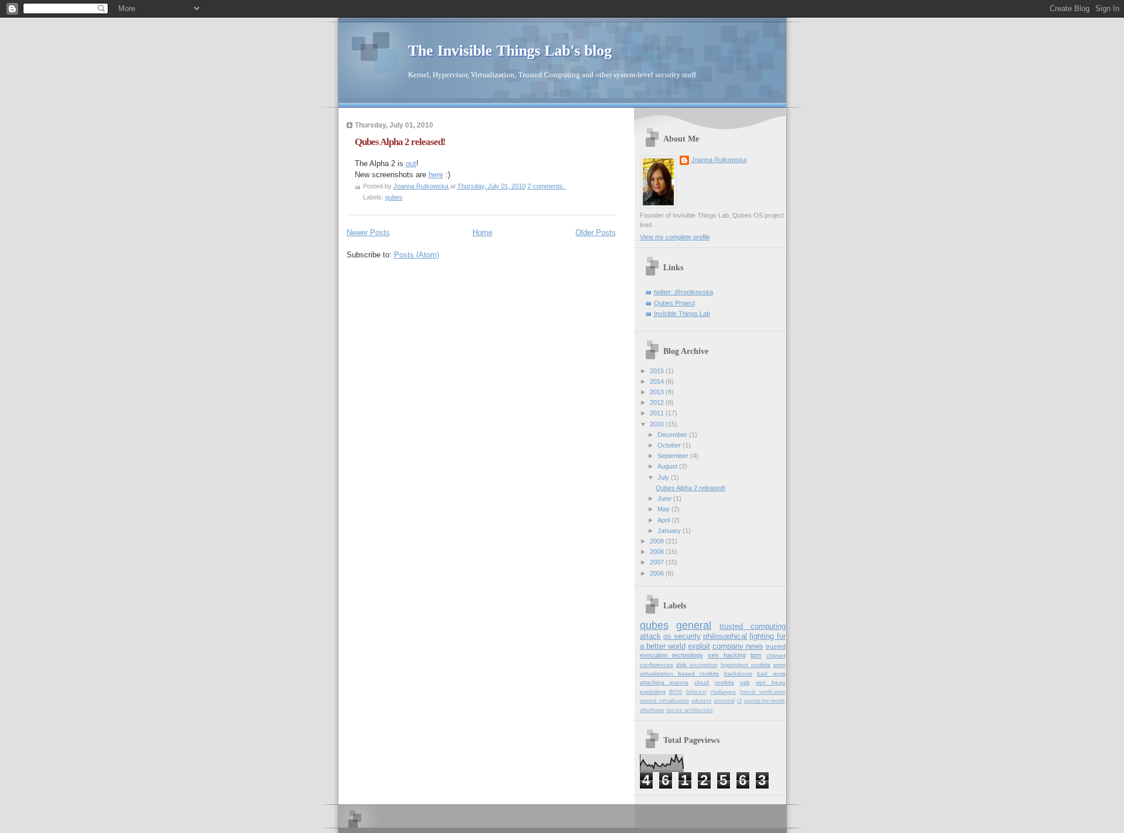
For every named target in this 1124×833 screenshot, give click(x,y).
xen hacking (726, 655)
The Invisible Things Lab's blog (510, 50)
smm (779, 665)
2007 (658, 562)
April (664, 520)
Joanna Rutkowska (718, 159)
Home (482, 232)
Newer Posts (368, 232)
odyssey (701, 701)
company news (737, 646)
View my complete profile (675, 236)
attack (650, 636)
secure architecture (689, 710)
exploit (699, 646)
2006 (658, 573)
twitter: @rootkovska (683, 291)
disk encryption (697, 665)
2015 (658, 370)
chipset (776, 655)
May (664, 508)
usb (745, 682)
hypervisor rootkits (745, 665)
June (665, 498)
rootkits (724, 682)
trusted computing (752, 626)
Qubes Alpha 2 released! (400, 141)
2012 (658, 402)
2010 (658, 424)
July (664, 477)
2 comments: (546, 186)
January (670, 530)
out (411, 163)
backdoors (738, 673)
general (693, 625)
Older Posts (595, 232)
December (673, 434)
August (668, 466)
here (436, 174)
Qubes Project (674, 303)
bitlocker (696, 692)
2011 (658, 413)
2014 (658, 381)
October (670, 445)
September (673, 455)
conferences (656, 665)
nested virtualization (664, 701)
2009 (658, 541)
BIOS (675, 692)
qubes (394, 197)
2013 (658, 391)
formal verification (763, 692)
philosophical (725, 636)
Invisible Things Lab (682, 313)
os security (682, 636)
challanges (723, 692)
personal (724, 701)
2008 (658, 551)
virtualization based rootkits (679, 673)
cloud (701, 682)
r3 (739, 701)
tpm (756, 655)
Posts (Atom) (416, 254)
